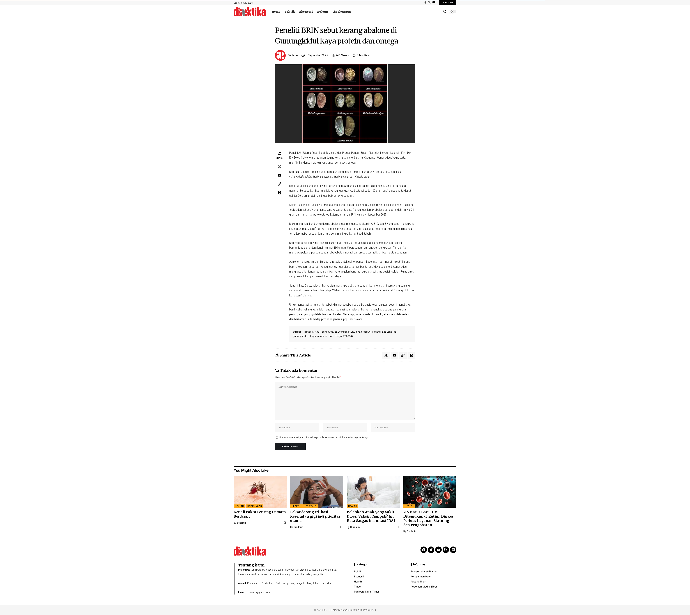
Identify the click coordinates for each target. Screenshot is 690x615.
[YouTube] (433, 2)
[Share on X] (279, 166)
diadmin (293, 55)
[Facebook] (425, 2)
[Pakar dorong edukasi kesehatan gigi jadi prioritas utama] (316, 492)
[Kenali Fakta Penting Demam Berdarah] (260, 492)
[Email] (279, 175)
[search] (445, 11)
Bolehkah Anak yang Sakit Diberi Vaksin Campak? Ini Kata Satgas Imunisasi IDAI (371, 516)
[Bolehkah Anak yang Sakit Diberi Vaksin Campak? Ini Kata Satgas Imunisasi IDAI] (373, 492)
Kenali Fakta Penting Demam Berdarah (260, 514)
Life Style (310, 506)
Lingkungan (254, 506)
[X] (429, 2)
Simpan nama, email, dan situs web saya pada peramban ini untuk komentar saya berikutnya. (324, 437)
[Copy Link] (279, 184)
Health (239, 506)
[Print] (279, 192)
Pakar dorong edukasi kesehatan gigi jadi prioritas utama (315, 516)
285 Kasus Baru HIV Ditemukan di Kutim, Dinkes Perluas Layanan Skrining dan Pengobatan (428, 518)
